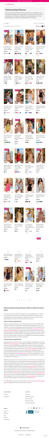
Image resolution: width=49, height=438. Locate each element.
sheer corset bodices (32, 348)
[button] (5, 4)
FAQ (5, 415)
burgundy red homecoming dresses (11, 330)
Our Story (6, 394)
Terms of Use (21, 434)
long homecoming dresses (31, 376)
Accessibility (6, 419)
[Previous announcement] (8, 1)
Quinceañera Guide (29, 400)
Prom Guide (27, 394)
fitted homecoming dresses (32, 366)
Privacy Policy (27, 434)
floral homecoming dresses (13, 343)
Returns (5, 417)
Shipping (5, 413)
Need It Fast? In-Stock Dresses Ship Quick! (24, 0)
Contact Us (6, 411)
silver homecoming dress (21, 353)
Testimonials (6, 396)
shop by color (17, 371)
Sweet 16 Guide (28, 398)
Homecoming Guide (29, 396)
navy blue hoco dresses (37, 328)
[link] (39, 4)
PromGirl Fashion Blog (30, 402)
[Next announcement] (40, 1)
